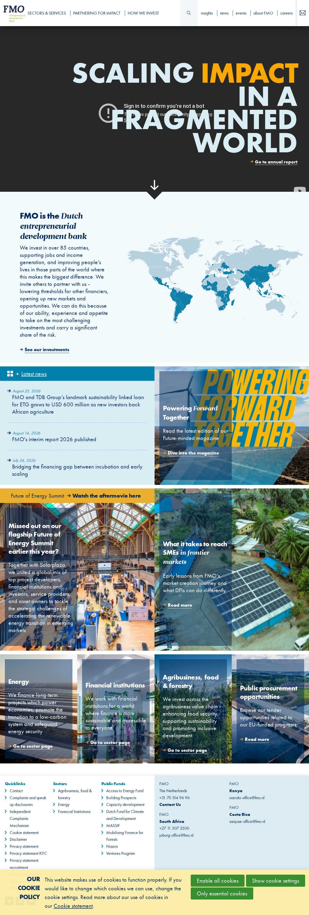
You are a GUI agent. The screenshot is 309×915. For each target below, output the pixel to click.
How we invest (143, 13)
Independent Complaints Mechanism (20, 818)
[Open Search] (188, 13)
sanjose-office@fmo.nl (247, 821)
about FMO (263, 13)
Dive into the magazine (231, 425)
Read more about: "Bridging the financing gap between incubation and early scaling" (77, 467)
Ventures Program (120, 853)
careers (286, 13)
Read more (231, 569)
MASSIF (113, 825)
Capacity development (125, 804)
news (224, 13)
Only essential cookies (222, 893)
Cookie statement (24, 832)
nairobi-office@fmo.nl (247, 797)
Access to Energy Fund (124, 790)
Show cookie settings (275, 880)
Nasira (112, 846)
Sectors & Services (47, 13)
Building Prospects (121, 797)
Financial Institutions (74, 811)
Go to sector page (38, 708)
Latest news (34, 373)
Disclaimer (18, 839)
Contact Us (170, 804)
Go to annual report (276, 162)
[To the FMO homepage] (11, 13)
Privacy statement (24, 846)
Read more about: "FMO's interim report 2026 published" (77, 436)
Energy (64, 804)
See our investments (154, 281)
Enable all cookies (218, 880)
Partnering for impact (96, 13)
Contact (16, 790)
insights (207, 13)
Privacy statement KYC (28, 853)
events (241, 13)
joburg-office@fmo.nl (176, 835)
